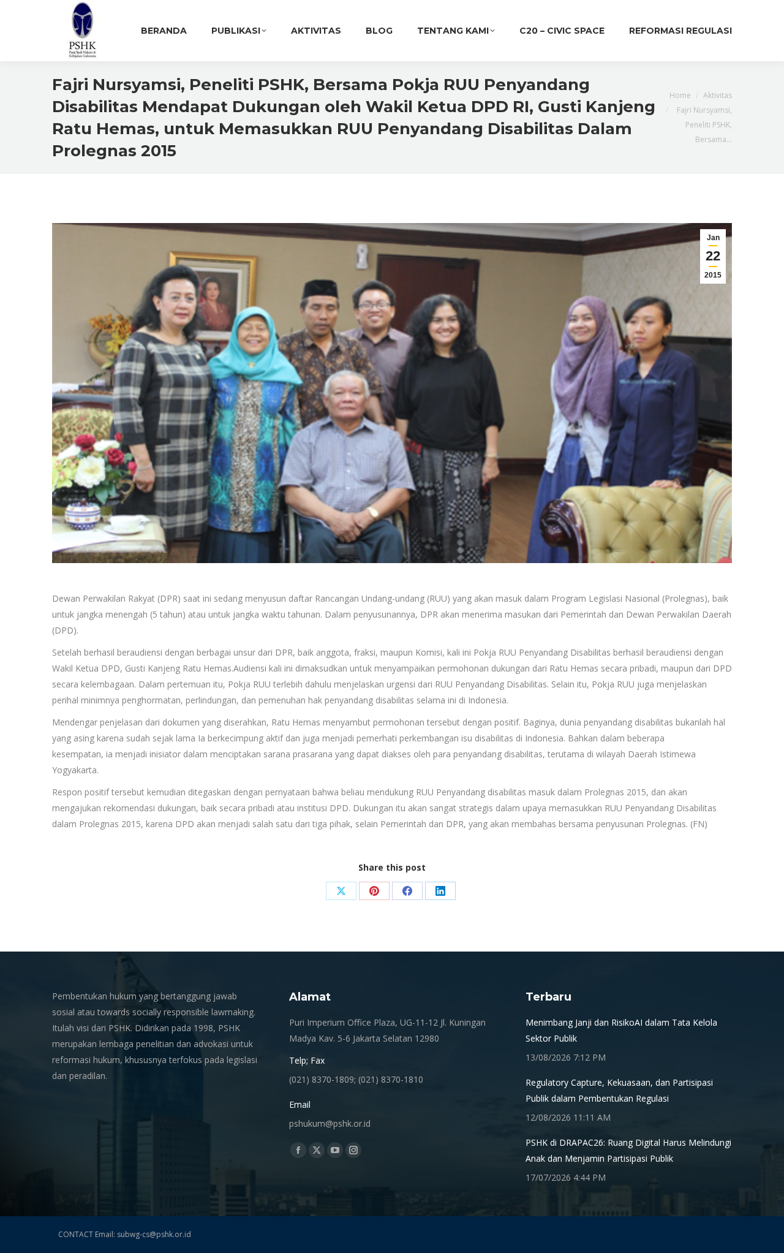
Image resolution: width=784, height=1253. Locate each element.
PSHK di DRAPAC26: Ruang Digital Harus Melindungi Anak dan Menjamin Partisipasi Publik (628, 1150)
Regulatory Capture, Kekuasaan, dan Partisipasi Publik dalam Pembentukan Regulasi (619, 1090)
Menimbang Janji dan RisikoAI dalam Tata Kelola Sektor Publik (621, 1030)
